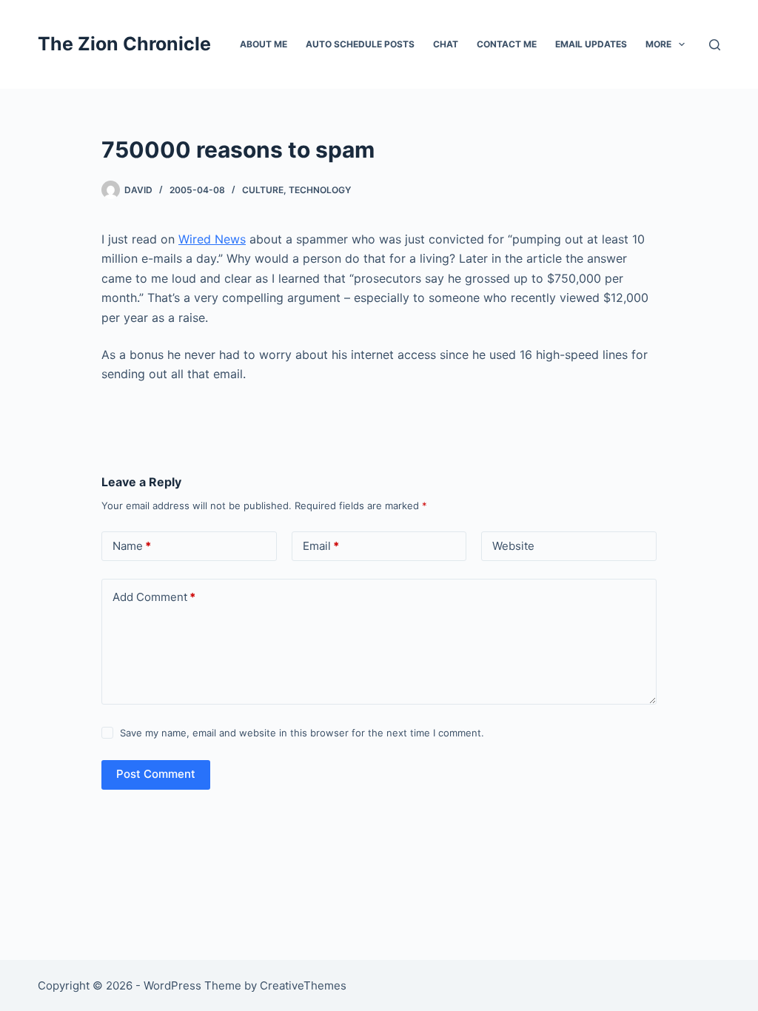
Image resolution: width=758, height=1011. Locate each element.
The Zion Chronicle (124, 44)
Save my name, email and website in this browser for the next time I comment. (302, 733)
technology (320, 189)
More (658, 44)
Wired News (212, 239)
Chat (445, 44)
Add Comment (154, 597)
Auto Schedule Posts (360, 44)
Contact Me (507, 44)
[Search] (714, 44)
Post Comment (155, 774)
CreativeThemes (303, 985)
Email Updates (591, 44)
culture (263, 189)
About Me (263, 44)
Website (513, 546)
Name (132, 546)
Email (321, 546)
